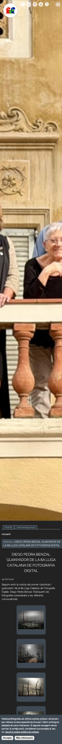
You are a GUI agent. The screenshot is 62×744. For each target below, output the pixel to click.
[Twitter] (29, 4)
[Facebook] (23, 4)
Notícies (7, 541)
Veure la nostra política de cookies (22, 732)
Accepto (7, 738)
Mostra (9, 527)
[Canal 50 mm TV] (47, 4)
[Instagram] (35, 4)
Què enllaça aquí (26, 527)
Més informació (24, 738)
